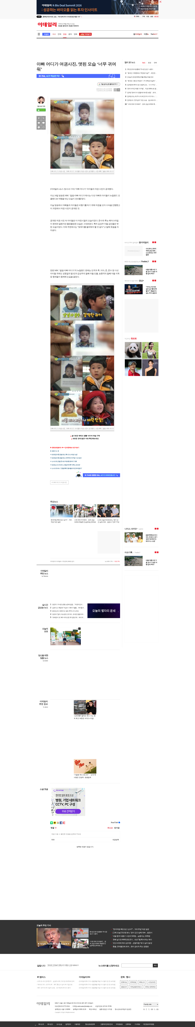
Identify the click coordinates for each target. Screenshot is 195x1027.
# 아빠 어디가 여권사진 (59, 482)
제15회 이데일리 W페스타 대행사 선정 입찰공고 (63, 966)
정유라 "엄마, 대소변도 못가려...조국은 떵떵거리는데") (68, 614)
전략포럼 (133, 982)
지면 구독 (117, 561)
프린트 (43, 123)
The (154, 34)
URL (43, 127)
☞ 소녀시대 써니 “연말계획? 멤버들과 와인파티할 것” (66, 468)
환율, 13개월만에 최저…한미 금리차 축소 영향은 (130, 947)
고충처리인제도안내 (106, 1024)
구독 (143, 16)
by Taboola (45, 576)
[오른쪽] (79, 629)
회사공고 (50, 1024)
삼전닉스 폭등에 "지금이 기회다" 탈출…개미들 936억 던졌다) (71, 608)
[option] (79, 17)
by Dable (45, 661)
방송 (64, 34)
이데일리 (58, 24)
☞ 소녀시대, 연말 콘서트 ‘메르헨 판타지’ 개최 (63, 461)
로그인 (156, 16)
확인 (155, 965)
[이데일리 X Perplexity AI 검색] (78, 76)
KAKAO (39, 127)
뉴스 (143, 63)
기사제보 (137, 1024)
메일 (39, 123)
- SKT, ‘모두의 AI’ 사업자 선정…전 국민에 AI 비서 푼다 (54, 988)
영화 (75, 34)
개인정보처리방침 (148, 1024)
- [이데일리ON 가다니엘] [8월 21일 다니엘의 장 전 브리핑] (96, 988)
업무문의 (68, 1024)
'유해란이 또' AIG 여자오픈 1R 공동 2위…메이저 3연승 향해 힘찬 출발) (74, 617)
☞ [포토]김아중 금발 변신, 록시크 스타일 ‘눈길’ (64, 454)
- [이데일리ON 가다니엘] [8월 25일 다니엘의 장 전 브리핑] (96, 981)
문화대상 (124, 982)
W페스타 (142, 982)
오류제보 (128, 1024)
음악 (70, 34)
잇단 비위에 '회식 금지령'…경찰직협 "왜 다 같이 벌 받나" (132, 943)
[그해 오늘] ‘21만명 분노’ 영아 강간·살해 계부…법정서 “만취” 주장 (136, 933)
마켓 (146, 34)
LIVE (39, 16)
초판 (151, 16)
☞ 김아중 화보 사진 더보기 (71, 447)
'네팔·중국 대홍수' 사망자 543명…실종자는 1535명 (130, 936)
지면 (147, 16)
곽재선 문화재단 (150, 987)
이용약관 (77, 1024)
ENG (137, 16)
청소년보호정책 (90, 1024)
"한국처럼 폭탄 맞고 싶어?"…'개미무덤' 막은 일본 (130, 929)
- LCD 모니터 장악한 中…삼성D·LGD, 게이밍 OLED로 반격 (55, 981)
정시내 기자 (41, 106)
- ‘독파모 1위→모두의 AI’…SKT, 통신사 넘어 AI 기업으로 (54, 984)
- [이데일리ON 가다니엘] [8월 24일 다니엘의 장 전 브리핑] (96, 984)
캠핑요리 (124, 987)
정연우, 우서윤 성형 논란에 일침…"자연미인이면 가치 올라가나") (72, 604)
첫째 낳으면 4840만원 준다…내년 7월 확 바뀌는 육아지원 (133, 940)
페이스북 (39, 118)
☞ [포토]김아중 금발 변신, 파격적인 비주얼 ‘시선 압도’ (66, 458)
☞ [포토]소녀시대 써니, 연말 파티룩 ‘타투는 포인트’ (65, 465)
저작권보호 (119, 1024)
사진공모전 (151, 982)
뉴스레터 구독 (109, 561)
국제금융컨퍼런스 (136, 987)
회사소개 (41, 1024)
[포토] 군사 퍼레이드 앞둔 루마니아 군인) (64, 611)
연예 (59, 34)
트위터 (43, 118)
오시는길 (59, 1024)
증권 (149, 63)
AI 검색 (46, 34)
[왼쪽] (77, 629)
